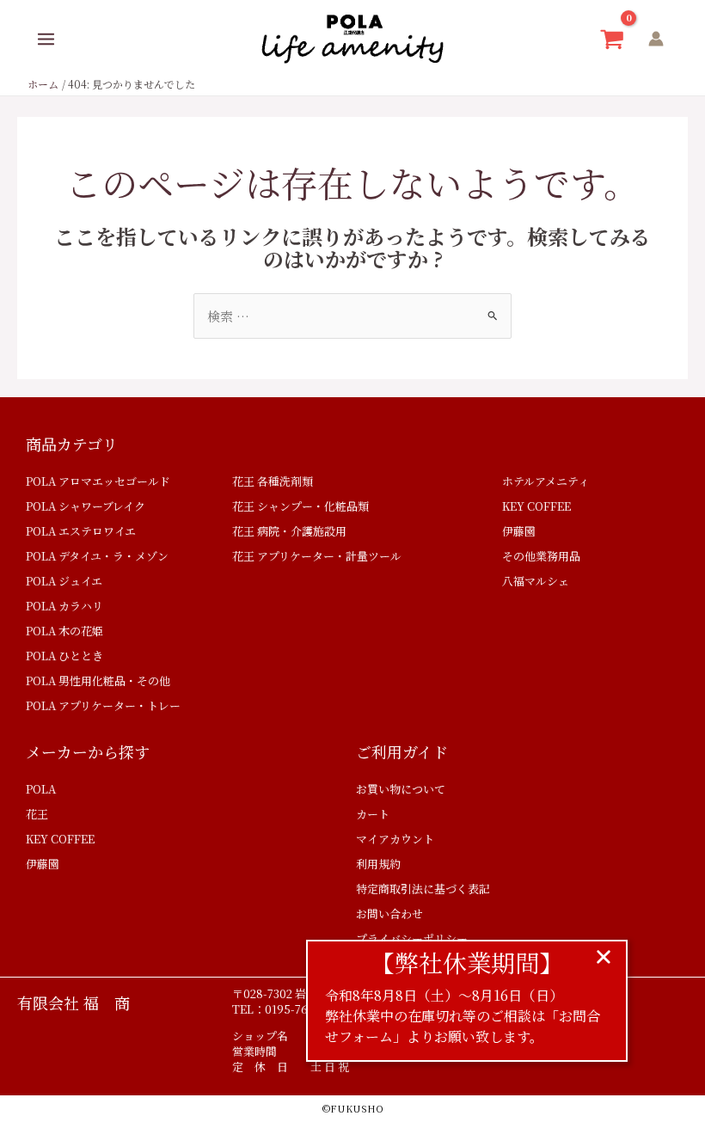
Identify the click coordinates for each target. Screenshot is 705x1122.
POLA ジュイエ (64, 581)
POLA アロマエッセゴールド (98, 481)
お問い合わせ (389, 913)
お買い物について (400, 789)
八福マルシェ (535, 581)
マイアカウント (395, 839)
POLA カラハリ (64, 606)
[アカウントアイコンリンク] (656, 38)
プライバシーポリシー (412, 938)
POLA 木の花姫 (64, 630)
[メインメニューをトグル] (46, 39)
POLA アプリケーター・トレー (103, 705)
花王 (37, 814)
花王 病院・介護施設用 (289, 531)
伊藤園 (519, 531)
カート (372, 814)
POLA (41, 789)
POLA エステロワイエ (81, 531)
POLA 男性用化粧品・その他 (98, 680)
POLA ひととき (64, 655)
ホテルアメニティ (545, 481)
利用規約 (378, 863)
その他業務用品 (541, 556)
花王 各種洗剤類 (272, 481)
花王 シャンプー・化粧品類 (300, 506)
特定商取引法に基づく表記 (423, 888)
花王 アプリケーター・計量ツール (317, 556)
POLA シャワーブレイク (85, 506)
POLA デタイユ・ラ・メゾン (97, 556)
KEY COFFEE (536, 506)
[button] (603, 956)
